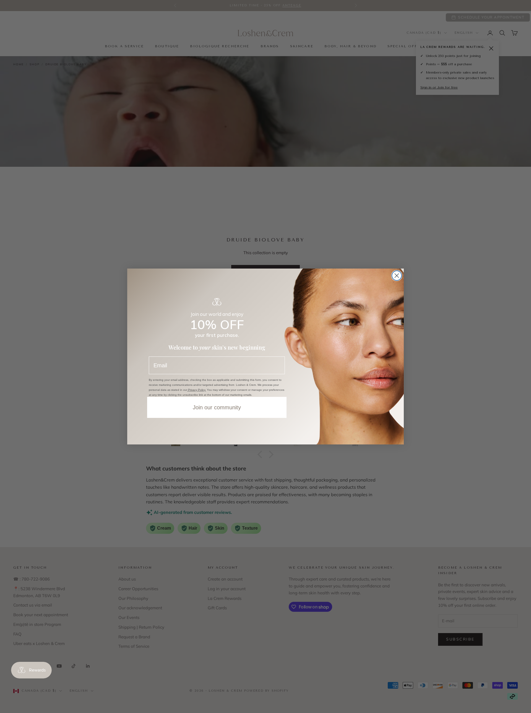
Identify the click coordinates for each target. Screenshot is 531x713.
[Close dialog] (397, 275)
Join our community (217, 407)
